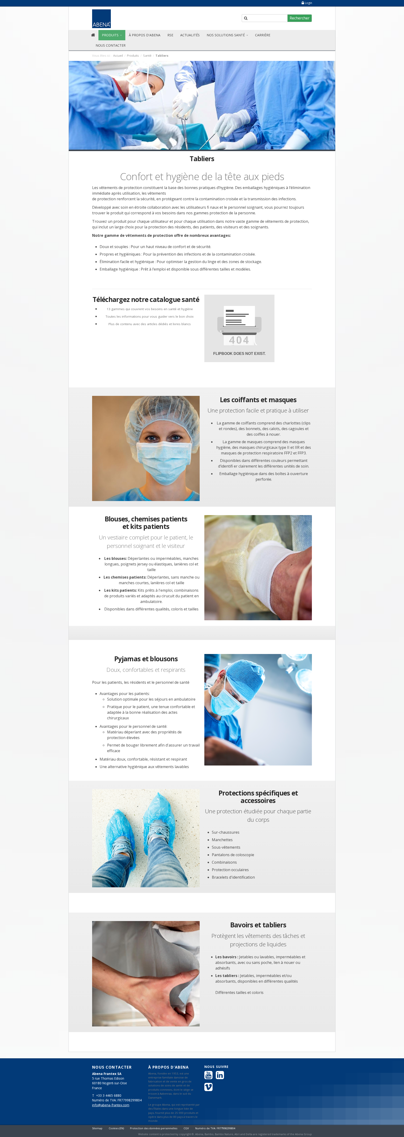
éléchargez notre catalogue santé (147, 299)
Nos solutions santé (226, 35)
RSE (170, 35)
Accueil (118, 55)
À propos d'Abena (144, 35)
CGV (186, 1128)
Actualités (190, 35)
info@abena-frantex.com (110, 1105)
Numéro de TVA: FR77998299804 (215, 1128)
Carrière (262, 35)
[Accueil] (92, 35)
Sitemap (97, 1128)
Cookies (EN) (116, 1128)
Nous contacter (111, 45)
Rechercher (300, 18)
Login (308, 3)
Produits (110, 35)
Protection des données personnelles (153, 1128)
